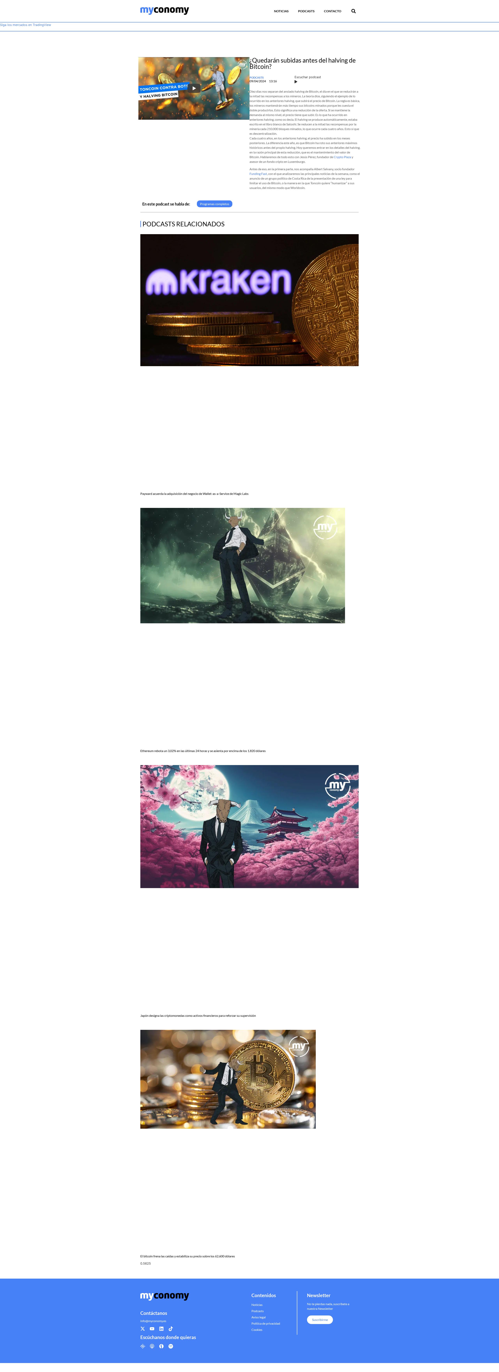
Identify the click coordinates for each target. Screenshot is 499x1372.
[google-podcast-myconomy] (142, 1346)
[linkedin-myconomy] (161, 1328)
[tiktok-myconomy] (170, 1328)
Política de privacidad (265, 1323)
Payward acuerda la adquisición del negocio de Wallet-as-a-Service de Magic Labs (194, 493)
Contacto (332, 11)
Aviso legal (258, 1317)
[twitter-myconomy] (142, 1328)
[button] (353, 11)
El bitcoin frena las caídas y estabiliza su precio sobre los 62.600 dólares (187, 1256)
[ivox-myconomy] (161, 1346)
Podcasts (306, 11)
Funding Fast (258, 173)
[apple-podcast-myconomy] (152, 1346)
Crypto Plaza (342, 157)
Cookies (256, 1329)
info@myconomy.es (153, 1321)
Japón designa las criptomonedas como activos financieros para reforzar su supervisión (198, 1015)
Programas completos (214, 204)
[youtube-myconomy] (152, 1328)
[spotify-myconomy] (170, 1346)
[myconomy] (164, 11)
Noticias (281, 11)
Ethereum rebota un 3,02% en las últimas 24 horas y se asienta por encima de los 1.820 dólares (203, 751)
